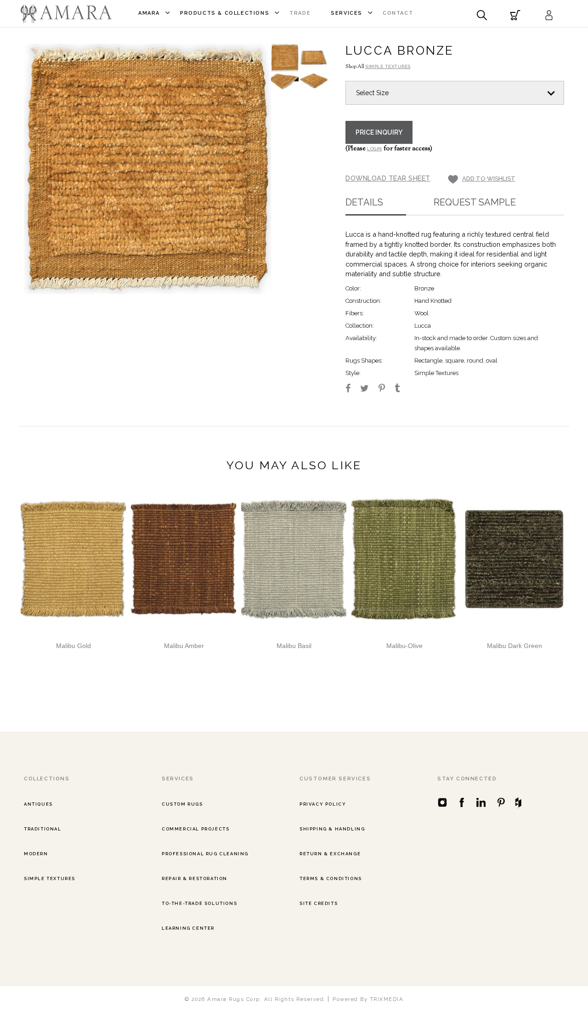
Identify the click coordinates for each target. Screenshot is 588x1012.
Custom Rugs (182, 804)
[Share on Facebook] (352, 389)
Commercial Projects (195, 828)
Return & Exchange (330, 853)
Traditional (43, 828)
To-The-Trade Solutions (199, 903)
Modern (36, 853)
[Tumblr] (401, 389)
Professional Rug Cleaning (205, 853)
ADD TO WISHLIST (488, 178)
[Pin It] (386, 389)
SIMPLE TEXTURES (388, 66)
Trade (300, 13)
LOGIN (374, 148)
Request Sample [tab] (475, 202)
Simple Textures (49, 878)
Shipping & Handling (332, 828)
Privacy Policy (323, 804)
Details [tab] (364, 202)
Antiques (38, 804)
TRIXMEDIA (387, 999)
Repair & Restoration (194, 878)
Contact (398, 13)
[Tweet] (368, 389)
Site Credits (319, 903)
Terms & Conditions (331, 878)
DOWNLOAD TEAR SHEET (387, 178)
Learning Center (188, 928)
